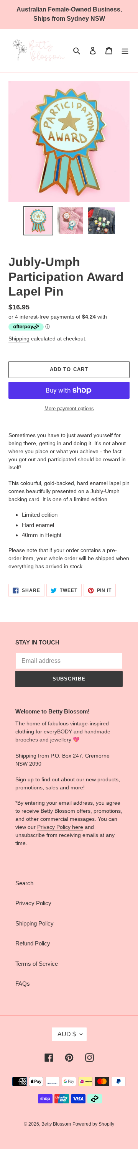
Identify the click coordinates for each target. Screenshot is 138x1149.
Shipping (19, 338)
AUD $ (67, 1034)
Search (24, 883)
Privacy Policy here (60, 827)
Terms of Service (36, 963)
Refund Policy (32, 943)
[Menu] (125, 50)
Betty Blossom (56, 1124)
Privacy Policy (33, 903)
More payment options (69, 408)
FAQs (22, 983)
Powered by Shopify (93, 1124)
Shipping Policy (34, 923)
